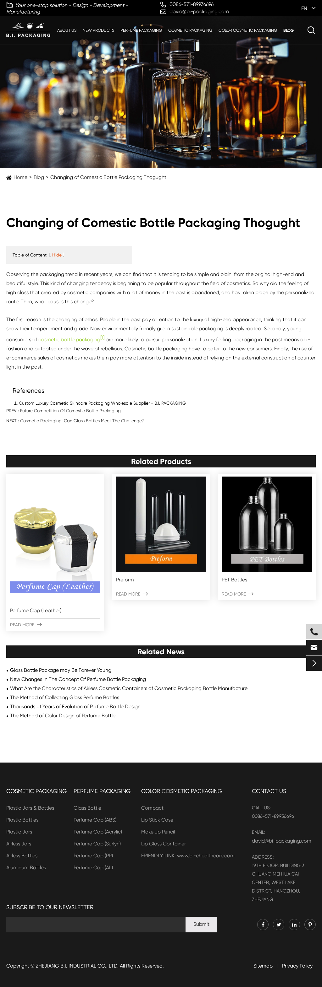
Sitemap (263, 966)
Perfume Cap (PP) (93, 856)
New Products (98, 30)
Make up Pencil (158, 832)
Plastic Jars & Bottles (30, 808)
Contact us (269, 791)
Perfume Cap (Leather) (35, 610)
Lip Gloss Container (163, 844)
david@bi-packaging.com (281, 841)
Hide (57, 254)
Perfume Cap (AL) (93, 868)
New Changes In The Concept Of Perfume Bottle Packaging (78, 679)
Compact (152, 808)
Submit (201, 924)
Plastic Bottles (22, 820)
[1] (102, 338)
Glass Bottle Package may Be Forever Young (60, 670)
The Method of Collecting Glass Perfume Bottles (64, 697)
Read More (26, 624)
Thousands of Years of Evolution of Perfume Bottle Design (75, 706)
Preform (125, 580)
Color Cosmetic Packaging (248, 30)
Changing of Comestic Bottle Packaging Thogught (108, 177)
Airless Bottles (21, 856)
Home (20, 177)
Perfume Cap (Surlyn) (97, 844)
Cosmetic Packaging (190, 30)
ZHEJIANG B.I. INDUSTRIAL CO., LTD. (77, 966)
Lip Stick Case (157, 820)
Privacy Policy (297, 966)
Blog (288, 30)
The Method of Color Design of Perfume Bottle (62, 716)
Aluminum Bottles (26, 868)
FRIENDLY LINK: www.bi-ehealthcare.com (188, 856)
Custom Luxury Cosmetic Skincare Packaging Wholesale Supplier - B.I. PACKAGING (102, 403)
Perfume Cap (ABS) (95, 820)
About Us (66, 30)
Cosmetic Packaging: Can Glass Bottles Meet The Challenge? (82, 420)
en (304, 8)
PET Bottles (234, 580)
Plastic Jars (19, 832)
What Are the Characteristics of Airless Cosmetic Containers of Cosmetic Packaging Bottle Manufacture (128, 688)
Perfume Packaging (141, 30)
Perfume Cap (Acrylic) (98, 832)
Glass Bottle (87, 808)
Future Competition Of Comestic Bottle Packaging (70, 410)
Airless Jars (18, 844)
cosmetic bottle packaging (69, 339)
